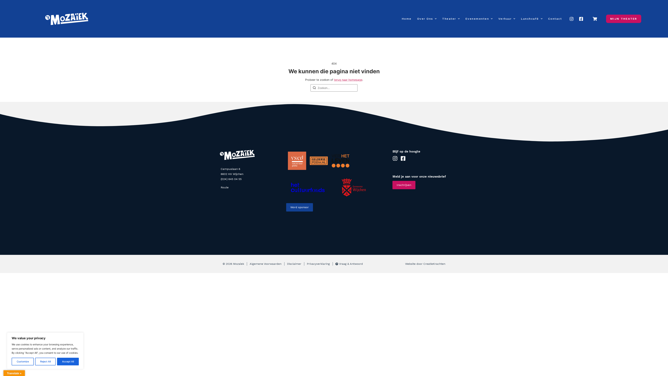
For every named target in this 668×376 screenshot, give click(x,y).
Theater (449, 18)
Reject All (45, 361)
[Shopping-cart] (595, 18)
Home (407, 18)
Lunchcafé (530, 18)
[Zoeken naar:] (334, 88)
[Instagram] (571, 18)
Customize (23, 361)
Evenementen (477, 18)
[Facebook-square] (581, 18)
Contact (555, 18)
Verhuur (505, 18)
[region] (45, 350)
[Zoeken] (314, 88)
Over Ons (425, 18)
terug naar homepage (348, 79)
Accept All (68, 361)
